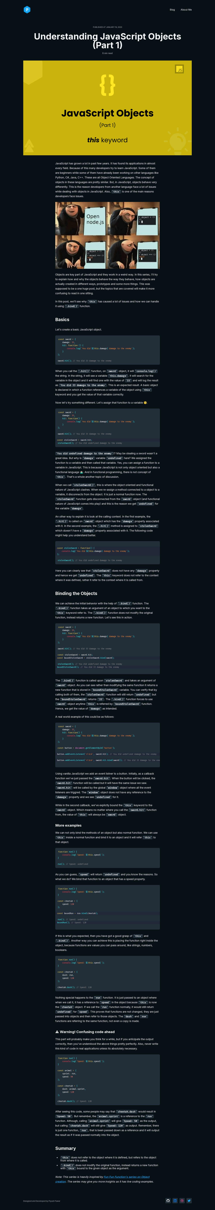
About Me (186, 9)
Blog (172, 9)
